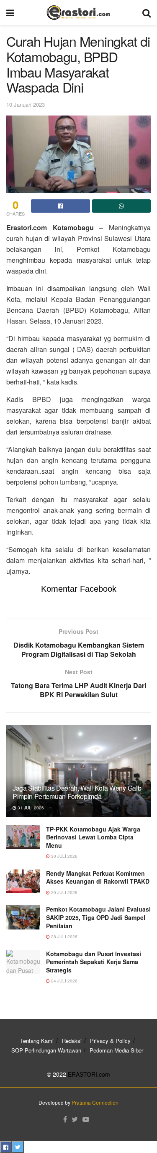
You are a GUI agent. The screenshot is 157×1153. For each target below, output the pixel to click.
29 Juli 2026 (63, 892)
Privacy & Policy (110, 1041)
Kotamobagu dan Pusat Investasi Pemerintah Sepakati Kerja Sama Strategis (93, 962)
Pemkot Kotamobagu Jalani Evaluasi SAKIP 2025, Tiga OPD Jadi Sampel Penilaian (98, 917)
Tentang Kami (37, 1041)
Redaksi (72, 1041)
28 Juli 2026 (63, 936)
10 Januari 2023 (25, 104)
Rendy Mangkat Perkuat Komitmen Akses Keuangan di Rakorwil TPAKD (97, 877)
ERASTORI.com (89, 1074)
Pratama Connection (95, 1102)
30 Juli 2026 (63, 856)
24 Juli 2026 (63, 981)
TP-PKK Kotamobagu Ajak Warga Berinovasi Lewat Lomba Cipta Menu (93, 837)
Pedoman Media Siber (116, 1050)
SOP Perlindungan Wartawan (46, 1050)
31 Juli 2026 (30, 808)
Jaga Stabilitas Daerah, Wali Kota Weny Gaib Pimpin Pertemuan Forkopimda (77, 792)
